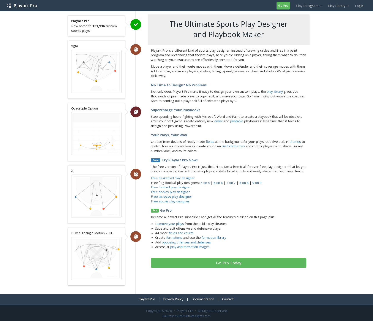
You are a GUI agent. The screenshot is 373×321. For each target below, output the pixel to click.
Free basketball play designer (173, 178)
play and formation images (190, 247)
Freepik (183, 316)
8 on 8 (244, 182)
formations (174, 237)
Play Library (337, 5)
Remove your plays (169, 223)
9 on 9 (257, 182)
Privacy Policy (173, 299)
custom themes (233, 146)
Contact (228, 299)
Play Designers (307, 5)
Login (359, 5)
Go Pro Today (228, 262)
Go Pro (283, 5)
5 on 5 (205, 182)
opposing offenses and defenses (186, 242)
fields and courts (181, 233)
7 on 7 (231, 182)
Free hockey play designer (170, 192)
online (218, 121)
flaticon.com (202, 316)
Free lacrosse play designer (171, 196)
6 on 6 (218, 182)
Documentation (202, 299)
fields (210, 141)
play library (275, 91)
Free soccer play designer (170, 201)
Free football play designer (171, 187)
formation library (214, 237)
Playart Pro (25, 5)
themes (295, 141)
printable (236, 121)
